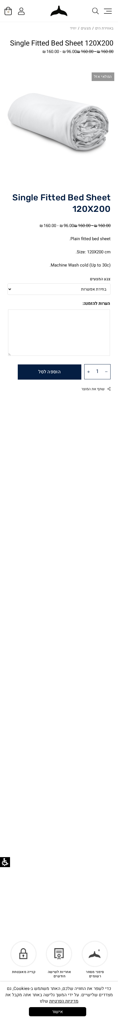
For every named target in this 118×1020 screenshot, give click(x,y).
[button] (107, 11)
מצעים (86, 28)
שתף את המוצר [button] (93, 389)
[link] (58, 11)
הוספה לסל (49, 371)
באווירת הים (104, 28)
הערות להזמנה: (96, 303)
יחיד (73, 28)
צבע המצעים (100, 279)
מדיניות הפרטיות (63, 1001)
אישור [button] (57, 1012)
